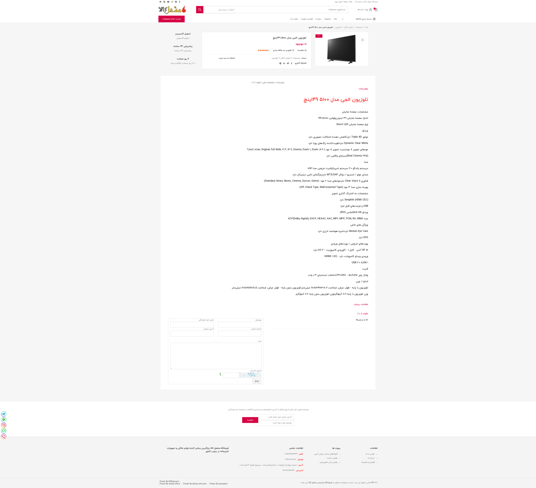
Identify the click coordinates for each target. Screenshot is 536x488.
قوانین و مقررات (368, 462)
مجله (346, 2)
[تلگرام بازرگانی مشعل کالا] (3, 413)
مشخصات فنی (268, 82)
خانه (350, 2)
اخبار (340, 2)
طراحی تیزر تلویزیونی (329, 462)
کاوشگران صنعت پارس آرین (326, 454)
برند (336, 2)
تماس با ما (370, 454)
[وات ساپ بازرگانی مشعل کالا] (3, 419)
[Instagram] (172, 2)
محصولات (359, 27)
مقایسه (300, 50)
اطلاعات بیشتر (361, 304)
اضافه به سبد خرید (227, 58)
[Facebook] (291, 63)
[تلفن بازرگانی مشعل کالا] (3, 436)
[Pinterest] (164, 2)
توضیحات (280, 82)
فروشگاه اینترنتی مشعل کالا (320, 482)
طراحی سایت (332, 458)
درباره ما (371, 458)
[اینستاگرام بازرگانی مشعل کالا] (3, 425)
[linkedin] (284, 63)
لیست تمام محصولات (171, 19)
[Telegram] (176, 2)
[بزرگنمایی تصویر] (362, 39)
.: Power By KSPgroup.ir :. (169, 481)
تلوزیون (338, 27)
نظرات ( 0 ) (256, 82)
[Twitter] (160, 2)
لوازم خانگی (348, 27)
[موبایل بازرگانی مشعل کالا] (3, 430)
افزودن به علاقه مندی (282, 50)
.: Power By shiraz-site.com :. (195, 484)
